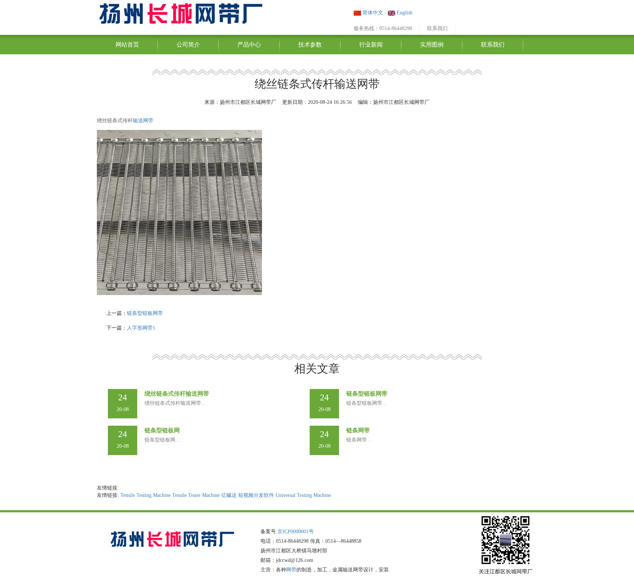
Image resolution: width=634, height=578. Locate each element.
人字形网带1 (141, 328)
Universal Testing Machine (303, 495)
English (403, 12)
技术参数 (310, 44)
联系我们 (437, 28)
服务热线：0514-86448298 (383, 28)
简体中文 (372, 12)
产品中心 (249, 44)
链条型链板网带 (145, 313)
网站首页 (127, 44)
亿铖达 (229, 495)
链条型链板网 (162, 430)
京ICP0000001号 (295, 531)
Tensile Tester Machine (196, 495)
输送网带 (143, 120)
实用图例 (432, 44)
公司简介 (188, 44)
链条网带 (358, 430)
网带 (291, 569)
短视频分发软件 (256, 495)
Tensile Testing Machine (145, 495)
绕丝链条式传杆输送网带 (177, 393)
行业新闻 (371, 44)
